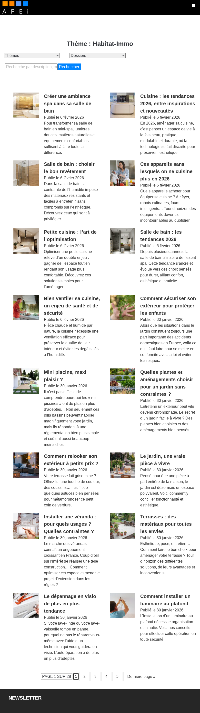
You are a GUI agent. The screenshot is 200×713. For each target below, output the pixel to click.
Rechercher (69, 67)
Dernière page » (141, 676)
